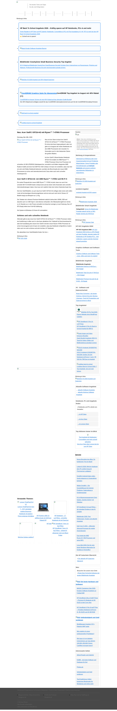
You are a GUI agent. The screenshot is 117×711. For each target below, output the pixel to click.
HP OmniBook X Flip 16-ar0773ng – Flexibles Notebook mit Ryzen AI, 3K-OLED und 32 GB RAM (87, 610)
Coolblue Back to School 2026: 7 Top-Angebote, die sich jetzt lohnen (87, 369)
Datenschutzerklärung (84, 149)
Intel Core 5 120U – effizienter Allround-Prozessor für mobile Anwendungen (86, 528)
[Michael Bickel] (17, 2)
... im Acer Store (82, 419)
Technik (28, 13)
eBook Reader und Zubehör (85, 655)
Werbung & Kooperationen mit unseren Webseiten (32, 690)
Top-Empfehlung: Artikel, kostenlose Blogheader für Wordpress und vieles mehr (85, 681)
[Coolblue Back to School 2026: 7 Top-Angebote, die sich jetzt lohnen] (85, 364)
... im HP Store (82, 414)
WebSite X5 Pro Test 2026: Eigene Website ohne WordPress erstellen (87, 314)
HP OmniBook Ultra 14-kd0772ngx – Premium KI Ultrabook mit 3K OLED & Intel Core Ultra (87, 600)
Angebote (58, 13)
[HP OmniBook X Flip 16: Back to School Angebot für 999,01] (87, 324)
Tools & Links (53, 690)
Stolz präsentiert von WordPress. (27, 706)
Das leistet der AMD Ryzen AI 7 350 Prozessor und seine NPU (86, 538)
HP (75, 13)
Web (43, 13)
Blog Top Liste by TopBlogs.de (80, 695)
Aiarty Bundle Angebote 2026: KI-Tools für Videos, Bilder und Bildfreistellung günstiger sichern (87, 340)
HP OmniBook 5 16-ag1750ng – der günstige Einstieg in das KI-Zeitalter (86, 509)
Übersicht (21, 13)
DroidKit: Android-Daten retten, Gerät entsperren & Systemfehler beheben (87, 478)
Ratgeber (81, 13)
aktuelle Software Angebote (86, 390)
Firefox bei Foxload (50, 695)
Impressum (61, 690)
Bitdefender (67, 13)
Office (88, 13)
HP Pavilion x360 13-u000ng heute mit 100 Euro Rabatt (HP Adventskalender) (43, 519)
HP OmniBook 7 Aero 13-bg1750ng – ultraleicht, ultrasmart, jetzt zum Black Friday (60, 532)
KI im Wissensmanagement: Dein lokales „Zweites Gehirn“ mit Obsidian (87, 500)
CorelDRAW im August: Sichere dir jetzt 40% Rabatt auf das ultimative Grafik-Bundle (45, 99)
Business (50, 13)
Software (36, 13)
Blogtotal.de (48, 697)
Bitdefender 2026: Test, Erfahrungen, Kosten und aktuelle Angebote (87, 519)
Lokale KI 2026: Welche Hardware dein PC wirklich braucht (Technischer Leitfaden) (87, 469)
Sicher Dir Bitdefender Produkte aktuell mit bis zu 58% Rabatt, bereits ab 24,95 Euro (87, 211)
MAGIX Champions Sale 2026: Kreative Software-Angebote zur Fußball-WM (86, 591)
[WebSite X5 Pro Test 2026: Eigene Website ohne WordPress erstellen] (79, 312)
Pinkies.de (80, 667)
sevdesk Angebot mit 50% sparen (86, 192)
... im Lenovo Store (83, 424)
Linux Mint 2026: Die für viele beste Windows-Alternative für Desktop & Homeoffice (86, 547)
